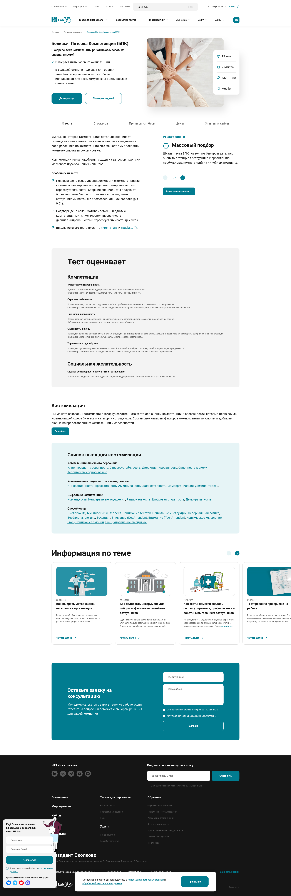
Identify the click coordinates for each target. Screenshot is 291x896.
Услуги (104, 826)
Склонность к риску (192, 467)
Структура (101, 123)
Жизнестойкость (154, 486)
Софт (201, 19)
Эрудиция (103, 517)
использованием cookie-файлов (146, 879)
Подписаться (29, 860)
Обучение (181, 19)
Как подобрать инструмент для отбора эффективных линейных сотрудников (142, 608)
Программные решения (111, 812)
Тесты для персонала (91, 19)
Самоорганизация (181, 486)
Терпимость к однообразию (87, 472)
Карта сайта (234, 887)
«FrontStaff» (109, 227)
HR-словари (153, 843)
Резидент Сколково (74, 855)
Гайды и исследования (158, 836)
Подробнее (60, 431)
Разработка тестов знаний (160, 818)
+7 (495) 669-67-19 (217, 7)
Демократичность (199, 499)
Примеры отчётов (142, 123)
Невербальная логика (203, 513)
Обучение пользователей (159, 805)
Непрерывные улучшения (106, 499)
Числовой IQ (76, 513)
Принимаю (195, 881)
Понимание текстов (136, 513)
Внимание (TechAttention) (166, 517)
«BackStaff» (129, 227)
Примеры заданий (103, 98)
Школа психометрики (158, 824)
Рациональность (139, 499)
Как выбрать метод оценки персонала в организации (75, 606)
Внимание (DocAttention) (129, 517)
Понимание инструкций (169, 513)
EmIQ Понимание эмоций (85, 522)
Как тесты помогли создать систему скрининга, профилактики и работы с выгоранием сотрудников (209, 608)
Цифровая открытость (168, 499)
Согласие (211, 716)
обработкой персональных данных (102, 883)
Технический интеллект (104, 513)
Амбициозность (129, 486)
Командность (77, 499)
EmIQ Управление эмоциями (126, 522)
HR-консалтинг (156, 19)
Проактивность (106, 486)
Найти (189, 6)
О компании (58, 7)
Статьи (110, 7)
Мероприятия (80, 7)
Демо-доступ (66, 98)
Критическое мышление (204, 517)
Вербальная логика (81, 517)
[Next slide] (182, 177)
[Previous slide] (165, 177)
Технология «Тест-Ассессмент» (162, 812)
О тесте (67, 123)
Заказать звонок (229, 872)
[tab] (172, 177)
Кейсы (97, 7)
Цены (218, 19)
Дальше (193, 725)
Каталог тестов (107, 805)
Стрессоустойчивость (125, 467)
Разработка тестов (126, 19)
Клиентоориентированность (87, 467)
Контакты (125, 7)
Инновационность (80, 486)
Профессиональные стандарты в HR (165, 830)
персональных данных (206, 709)
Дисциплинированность (159, 467)
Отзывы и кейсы (217, 123)
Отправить (225, 775)
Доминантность (206, 486)
